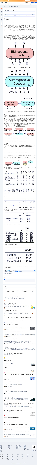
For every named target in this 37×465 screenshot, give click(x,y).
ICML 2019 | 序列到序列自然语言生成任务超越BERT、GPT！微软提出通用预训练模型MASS (17, 317)
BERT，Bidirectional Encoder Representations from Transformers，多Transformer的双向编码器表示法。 (16, 391)
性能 (12, 397)
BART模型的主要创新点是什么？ (9, 15)
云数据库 (32, 454)
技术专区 (1, 451)
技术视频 (1, 448)
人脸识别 (7, 456)
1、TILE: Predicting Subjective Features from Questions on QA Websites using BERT (13, 412)
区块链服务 (18, 454)
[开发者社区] (6, 2)
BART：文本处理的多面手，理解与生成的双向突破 (11, 296)
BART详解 (5, 367)
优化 (10, 304)
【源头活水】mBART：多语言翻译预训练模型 (10, 338)
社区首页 (4, 6)
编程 (5, 397)
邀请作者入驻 (9, 446)
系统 (8, 297)
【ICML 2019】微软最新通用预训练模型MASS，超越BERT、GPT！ (14, 381)
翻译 (12, 297)
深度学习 (11, 418)
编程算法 (8, 340)
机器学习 (6, 418)
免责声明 (25, 446)
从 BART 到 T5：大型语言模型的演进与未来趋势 (11, 303)
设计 (8, 304)
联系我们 (25, 447)
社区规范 (25, 445)
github (12, 411)
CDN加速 (22, 456)
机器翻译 (10, 273)
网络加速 (27, 454)
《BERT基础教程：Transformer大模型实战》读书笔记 (12, 388)
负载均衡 (12, 458)
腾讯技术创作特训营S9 (12, 390)
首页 (1, 4)
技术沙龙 (1, 447)
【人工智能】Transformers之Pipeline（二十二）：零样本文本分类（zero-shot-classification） (17, 431)
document (6, 368)
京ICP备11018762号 (24, 463)
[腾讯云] (2, 2)
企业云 (17, 456)
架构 (5, 297)
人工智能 (13, 304)
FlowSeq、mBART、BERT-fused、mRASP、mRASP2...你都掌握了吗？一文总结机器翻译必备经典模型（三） (19, 374)
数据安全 (7, 458)
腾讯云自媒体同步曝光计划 (10, 270)
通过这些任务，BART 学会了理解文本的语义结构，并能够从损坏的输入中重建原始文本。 (14, 298)
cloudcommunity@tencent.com (17, 271)
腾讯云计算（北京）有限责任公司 (14, 463)
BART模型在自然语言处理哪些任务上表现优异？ (20, 15)
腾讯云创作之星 (17, 447)
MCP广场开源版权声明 (26, 449)
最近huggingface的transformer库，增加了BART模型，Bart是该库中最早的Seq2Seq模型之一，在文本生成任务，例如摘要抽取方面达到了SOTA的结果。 (16, 363)
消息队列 (22, 454)
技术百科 (1, 450)
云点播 (27, 458)
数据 (8, 311)
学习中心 (1, 449)
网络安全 (10, 354)
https (7, 354)
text (12, 368)
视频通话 (27, 456)
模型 (8, 397)
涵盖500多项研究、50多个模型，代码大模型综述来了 (11, 396)
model (8, 368)
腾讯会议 (12, 456)
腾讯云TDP (17, 448)
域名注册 (7, 454)
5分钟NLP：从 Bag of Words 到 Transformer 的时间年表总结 (12, 417)
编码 (10, 297)
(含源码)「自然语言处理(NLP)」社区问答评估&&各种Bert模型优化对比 (14, 410)
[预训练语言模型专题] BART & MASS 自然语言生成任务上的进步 (13, 331)
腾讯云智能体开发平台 (7, 390)
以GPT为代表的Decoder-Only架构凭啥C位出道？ (11, 310)
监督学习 (6, 404)
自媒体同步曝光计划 (10, 445)
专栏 (7, 6)
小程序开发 (7, 459)
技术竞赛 (9, 448)
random (10, 368)
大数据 (32, 458)
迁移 (13, 340)
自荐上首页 (9, 447)
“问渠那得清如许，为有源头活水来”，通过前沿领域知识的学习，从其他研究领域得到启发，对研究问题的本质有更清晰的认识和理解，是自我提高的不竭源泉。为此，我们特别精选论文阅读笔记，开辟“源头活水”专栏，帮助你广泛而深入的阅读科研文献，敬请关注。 (16, 342)
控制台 (29, 2)
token (14, 368)
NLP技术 (5, 273)
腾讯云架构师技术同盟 (18, 446)
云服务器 (12, 454)
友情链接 (25, 448)
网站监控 (12, 459)
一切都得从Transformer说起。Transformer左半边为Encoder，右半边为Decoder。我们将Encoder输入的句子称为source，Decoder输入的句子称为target (16, 370)
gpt (10, 311)
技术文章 (1, 445)
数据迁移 (17, 459)
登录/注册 (34, 2)
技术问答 (1, 446)
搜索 (29, 4)
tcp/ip (7, 273)
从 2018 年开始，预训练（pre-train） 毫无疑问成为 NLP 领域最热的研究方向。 (13, 384)
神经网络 (8, 418)
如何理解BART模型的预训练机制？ (29, 15)
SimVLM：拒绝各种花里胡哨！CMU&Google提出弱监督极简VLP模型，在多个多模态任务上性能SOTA (18, 403)
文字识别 (22, 458)
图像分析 (32, 456)
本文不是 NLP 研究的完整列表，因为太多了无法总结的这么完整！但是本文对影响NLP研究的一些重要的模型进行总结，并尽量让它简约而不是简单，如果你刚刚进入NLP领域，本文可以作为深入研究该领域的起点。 (19, 420)
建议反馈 (27, 2)
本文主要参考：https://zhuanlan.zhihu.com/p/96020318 (10, 355)
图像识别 (11, 404)
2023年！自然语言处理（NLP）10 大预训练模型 (11, 324)
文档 (25, 2)
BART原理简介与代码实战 (8, 360)
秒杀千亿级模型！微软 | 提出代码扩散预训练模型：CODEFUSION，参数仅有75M (16, 424)
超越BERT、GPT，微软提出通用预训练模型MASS (11, 346)
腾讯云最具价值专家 (18, 445)
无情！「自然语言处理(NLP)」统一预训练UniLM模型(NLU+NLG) (13, 353)
